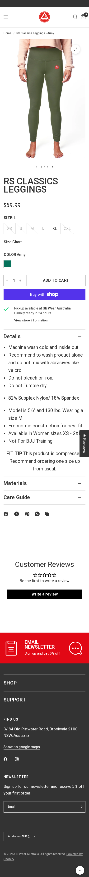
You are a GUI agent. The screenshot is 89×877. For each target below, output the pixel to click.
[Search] (75, 17)
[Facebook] (7, 514)
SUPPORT (15, 700)
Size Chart (13, 242)
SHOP (10, 683)
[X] (17, 514)
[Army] (7, 264)
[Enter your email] (80, 807)
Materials (15, 483)
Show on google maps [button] (22, 747)
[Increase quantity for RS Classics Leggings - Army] (20, 280)
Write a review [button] (45, 594)
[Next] (53, 167)
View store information (31, 320)
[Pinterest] (28, 514)
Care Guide (17, 497)
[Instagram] (20, 759)
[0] (82, 17)
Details (12, 336)
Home (7, 33)
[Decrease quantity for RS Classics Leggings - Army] (7, 280)
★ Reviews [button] (84, 443)
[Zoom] (75, 49)
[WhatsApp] (38, 514)
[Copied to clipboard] (48, 514)
